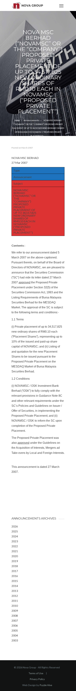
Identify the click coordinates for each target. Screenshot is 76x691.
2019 (14, 561)
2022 (14, 546)
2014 (14, 585)
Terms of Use (35, 673)
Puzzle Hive (46, 685)
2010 (14, 605)
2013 (14, 590)
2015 (14, 581)
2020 (14, 556)
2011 (14, 600)
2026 (14, 526)
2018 (14, 566)
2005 (14, 630)
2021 (14, 551)
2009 (14, 610)
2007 (14, 620)
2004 (14, 635)
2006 (14, 625)
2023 (14, 541)
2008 (14, 615)
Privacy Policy (37, 679)
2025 (14, 531)
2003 (14, 640)
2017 (14, 571)
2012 (14, 595)
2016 (14, 576)
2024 (14, 536)
